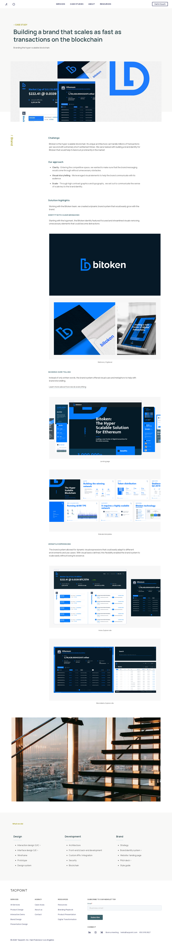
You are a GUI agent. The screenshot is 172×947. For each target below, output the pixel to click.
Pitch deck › (125, 860)
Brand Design (16, 919)
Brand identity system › (131, 850)
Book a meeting (112, 932)
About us (38, 909)
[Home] (10, 4)
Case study (39, 904)
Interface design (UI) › (28, 850)
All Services (15, 904)
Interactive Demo (17, 914)
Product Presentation (67, 914)
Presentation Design (19, 924)
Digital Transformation (67, 919)
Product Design (16, 909)
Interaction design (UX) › (29, 845)
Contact (38, 914)
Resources (62, 904)
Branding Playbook (65, 909)
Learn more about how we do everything (67, 386)
